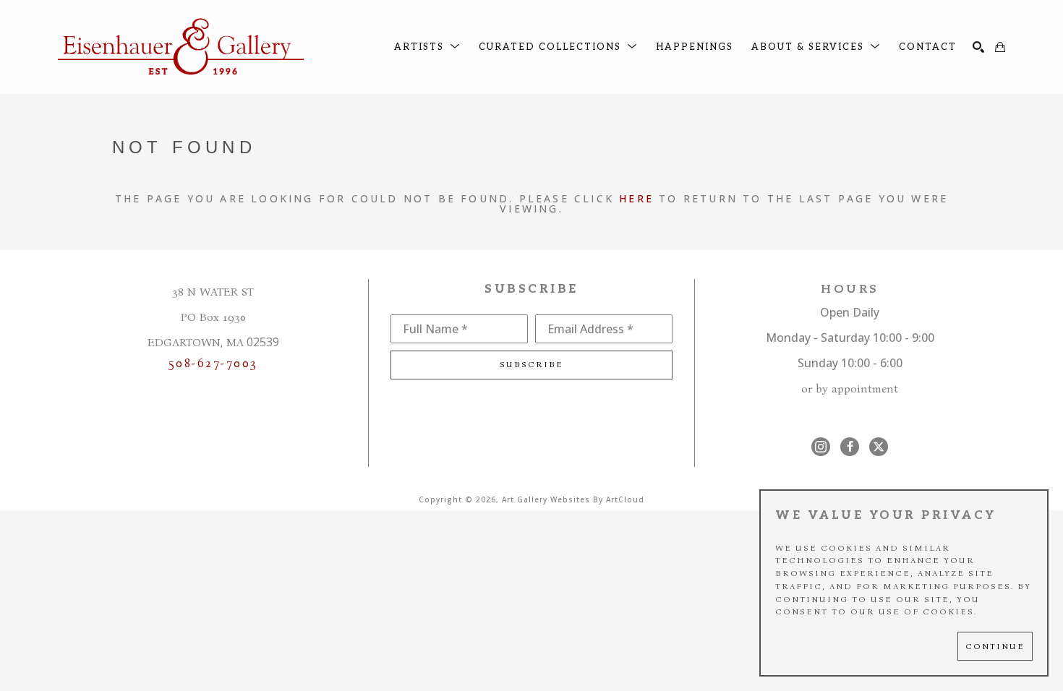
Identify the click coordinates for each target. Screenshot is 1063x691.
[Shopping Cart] (1000, 47)
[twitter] (878, 446)
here (636, 198)
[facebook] (849, 446)
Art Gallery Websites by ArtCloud (573, 499)
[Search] (978, 47)
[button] (427, 47)
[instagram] (820, 446)
